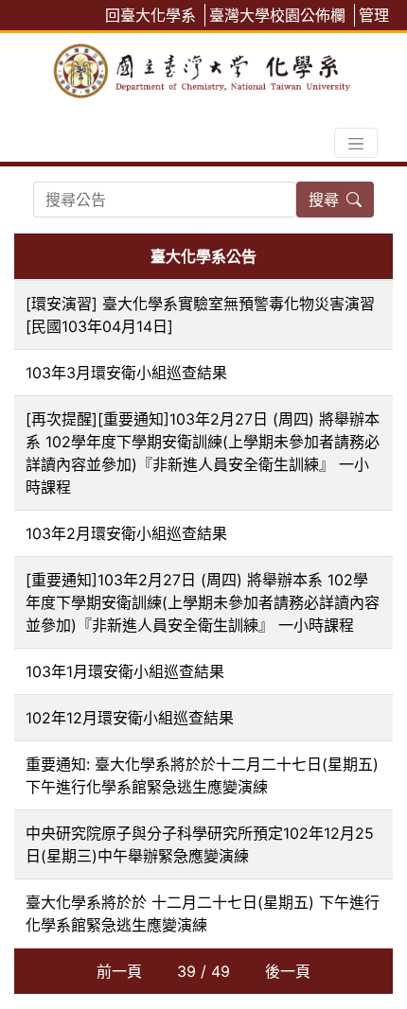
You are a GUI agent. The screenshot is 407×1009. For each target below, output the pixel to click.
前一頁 (119, 971)
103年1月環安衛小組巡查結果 (125, 671)
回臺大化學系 (150, 15)
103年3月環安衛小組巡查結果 (126, 372)
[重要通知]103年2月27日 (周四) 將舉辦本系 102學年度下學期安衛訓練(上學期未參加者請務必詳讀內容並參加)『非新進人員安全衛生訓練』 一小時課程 (203, 602)
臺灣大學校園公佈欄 (277, 15)
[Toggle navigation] (356, 143)
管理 (374, 15)
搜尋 (324, 199)
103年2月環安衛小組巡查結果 (126, 533)
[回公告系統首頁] (203, 67)
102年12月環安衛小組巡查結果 (130, 717)
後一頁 (287, 971)
